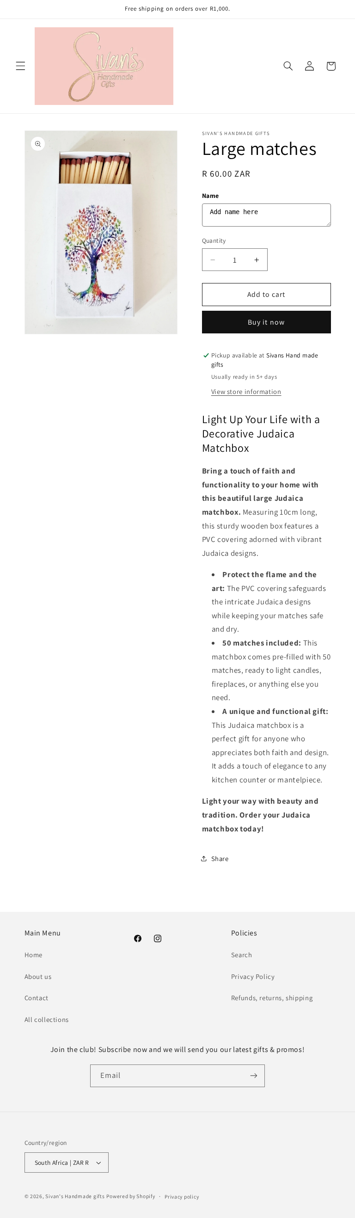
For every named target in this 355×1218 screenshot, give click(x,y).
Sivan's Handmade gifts (74, 1196)
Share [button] (220, 858)
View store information (246, 391)
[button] (20, 66)
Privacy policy (182, 1196)
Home (33, 954)
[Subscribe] (253, 1075)
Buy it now (266, 322)
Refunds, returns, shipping (271, 997)
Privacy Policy (253, 976)
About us (38, 976)
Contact (36, 997)
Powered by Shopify (130, 1196)
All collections (46, 1019)
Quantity (214, 240)
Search (241, 954)
